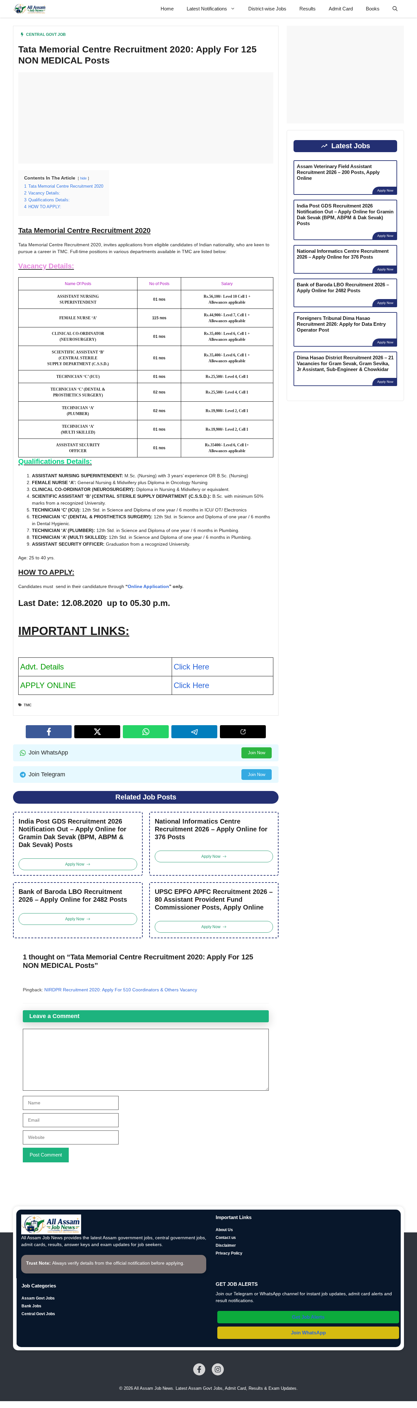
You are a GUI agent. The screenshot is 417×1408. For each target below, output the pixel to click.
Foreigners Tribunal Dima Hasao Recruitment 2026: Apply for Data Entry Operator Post (341, 323)
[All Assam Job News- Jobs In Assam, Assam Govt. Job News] (29, 9)
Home (167, 8)
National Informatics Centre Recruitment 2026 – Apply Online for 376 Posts (211, 829)
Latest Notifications (207, 8)
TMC (28, 705)
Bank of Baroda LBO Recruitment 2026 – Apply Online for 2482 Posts (73, 895)
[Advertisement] (145, 118)
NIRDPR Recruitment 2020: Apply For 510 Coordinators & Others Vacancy (120, 989)
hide (83, 178)
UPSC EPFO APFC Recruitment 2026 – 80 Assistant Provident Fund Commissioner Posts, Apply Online (214, 899)
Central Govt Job (46, 34)
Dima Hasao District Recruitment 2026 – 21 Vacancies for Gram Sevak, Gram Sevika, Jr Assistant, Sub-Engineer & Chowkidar (345, 363)
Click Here (191, 666)
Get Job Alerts (308, 1317)
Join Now (256, 752)
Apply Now (385, 190)
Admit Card (341, 8)
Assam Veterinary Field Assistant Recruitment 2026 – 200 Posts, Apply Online (338, 171)
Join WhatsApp (308, 1332)
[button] (395, 9)
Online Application (148, 586)
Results (307, 8)
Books (373, 8)
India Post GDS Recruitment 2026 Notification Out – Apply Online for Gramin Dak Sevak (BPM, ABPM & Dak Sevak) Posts (72, 833)
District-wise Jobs (267, 8)
